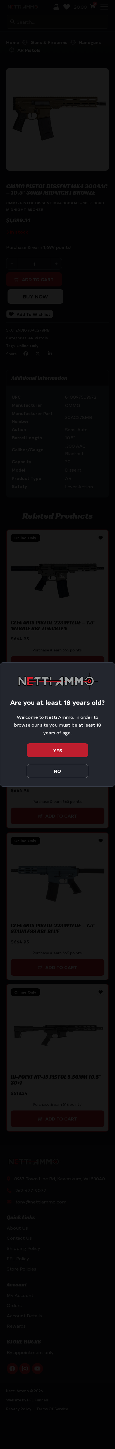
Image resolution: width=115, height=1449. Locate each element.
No (57, 771)
